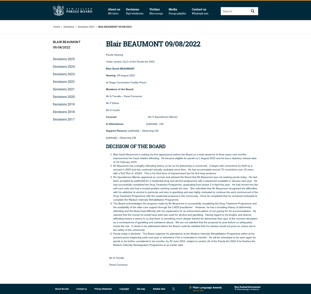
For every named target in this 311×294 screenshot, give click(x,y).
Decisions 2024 (64, 66)
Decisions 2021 (64, 89)
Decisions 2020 (64, 97)
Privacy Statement (103, 289)
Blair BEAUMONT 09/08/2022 (115, 26)
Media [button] (177, 11)
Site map (141, 289)
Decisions (69, 26)
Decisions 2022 (86, 26)
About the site (62, 289)
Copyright (124, 289)
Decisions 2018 (64, 112)
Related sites (159, 289)
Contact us (200, 11)
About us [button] (114, 11)
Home (56, 26)
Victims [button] (156, 11)
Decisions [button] (135, 11)
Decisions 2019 (64, 104)
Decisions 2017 (64, 119)
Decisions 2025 (64, 59)
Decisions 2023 (64, 74)
